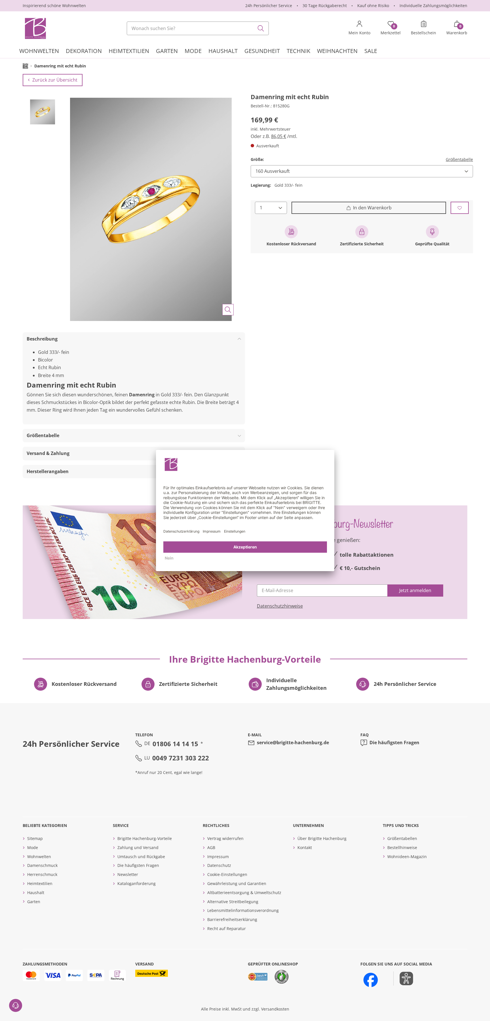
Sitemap (35, 838)
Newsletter (127, 874)
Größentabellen (402, 838)
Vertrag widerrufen (225, 838)
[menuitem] (39, 51)
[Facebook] (370, 980)
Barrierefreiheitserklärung (232, 919)
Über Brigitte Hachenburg (322, 838)
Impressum (218, 856)
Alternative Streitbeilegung (232, 901)
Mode (32, 847)
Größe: (257, 159)
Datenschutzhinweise (280, 606)
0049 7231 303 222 (180, 758)
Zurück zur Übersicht (54, 80)
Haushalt (35, 892)
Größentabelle (459, 159)
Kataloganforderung (136, 883)
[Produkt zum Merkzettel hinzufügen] (460, 208)
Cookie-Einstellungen (227, 874)
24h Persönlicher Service (268, 5)
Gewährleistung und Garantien (236, 883)
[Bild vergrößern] (228, 309)
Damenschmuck (42, 865)
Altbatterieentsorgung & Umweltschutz (244, 892)
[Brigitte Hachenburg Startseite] (35, 28)
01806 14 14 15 (175, 743)
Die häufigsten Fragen (394, 742)
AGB (211, 847)
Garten (33, 901)
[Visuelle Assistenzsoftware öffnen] (403, 978)
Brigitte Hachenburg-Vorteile (144, 838)
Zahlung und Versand (138, 847)
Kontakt (304, 847)
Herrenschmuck (42, 874)
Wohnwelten (39, 856)
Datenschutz (219, 865)
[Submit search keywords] (261, 28)
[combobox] (198, 28)
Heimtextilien (39, 883)
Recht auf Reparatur (226, 928)
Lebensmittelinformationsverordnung (243, 910)
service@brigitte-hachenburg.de (293, 742)
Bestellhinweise (402, 847)
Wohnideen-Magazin (407, 856)
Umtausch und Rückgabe (141, 856)
